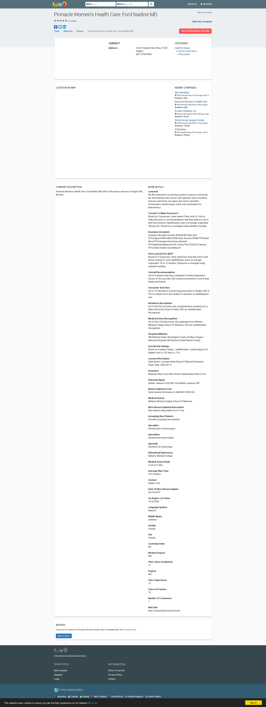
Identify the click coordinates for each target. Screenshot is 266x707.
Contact (111, 679)
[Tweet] (60, 26)
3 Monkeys (180, 129)
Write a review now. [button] (127, 630)
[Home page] (59, 4)
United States (154, 696)
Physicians (184, 54)
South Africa (117, 696)
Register (207, 4)
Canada (74, 696)
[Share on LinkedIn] (64, 26)
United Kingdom (135, 696)
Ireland (85, 696)
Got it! (253, 702)
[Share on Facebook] (55, 26)
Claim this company (202, 21)
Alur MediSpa (182, 92)
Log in (193, 4)
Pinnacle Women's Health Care (191, 101)
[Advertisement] (79, 58)
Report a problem (205, 12)
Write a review (64, 636)
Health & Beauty (182, 48)
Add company (60, 670)
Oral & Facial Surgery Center (190, 120)
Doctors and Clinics (187, 51)
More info (93, 703)
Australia (61, 696)
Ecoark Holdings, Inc (185, 111)
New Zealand (100, 696)
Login (56, 679)
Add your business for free (195, 31)
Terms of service (116, 670)
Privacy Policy (115, 674)
